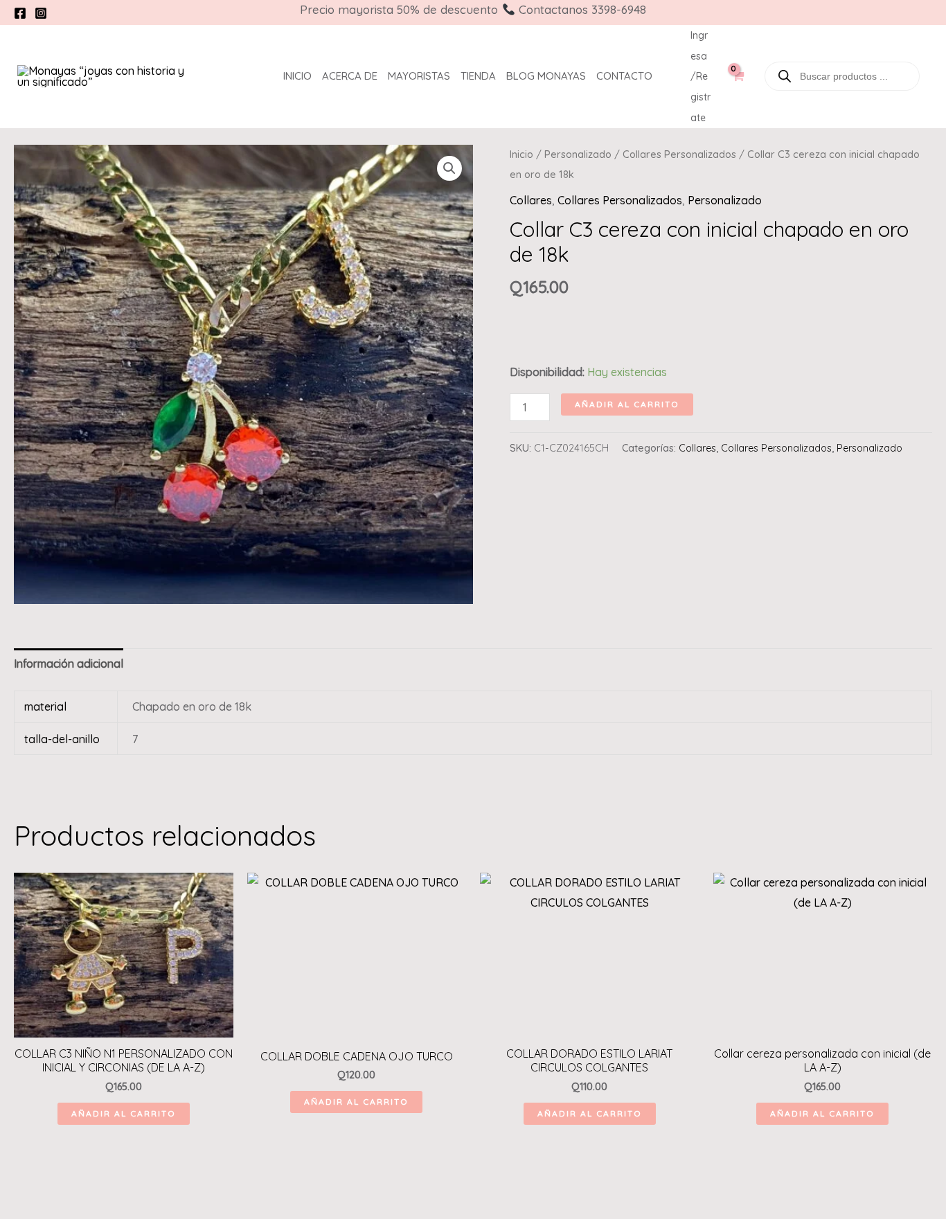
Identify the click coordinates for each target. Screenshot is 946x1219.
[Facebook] (20, 13)
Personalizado (578, 154)
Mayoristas (419, 75)
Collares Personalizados (679, 154)
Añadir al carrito (627, 404)
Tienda (478, 75)
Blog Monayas (546, 75)
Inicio (297, 75)
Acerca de (349, 75)
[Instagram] (41, 13)
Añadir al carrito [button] (123, 1113)
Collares (531, 200)
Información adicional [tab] (68, 663)
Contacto (624, 75)
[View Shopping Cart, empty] (737, 83)
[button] (449, 168)
